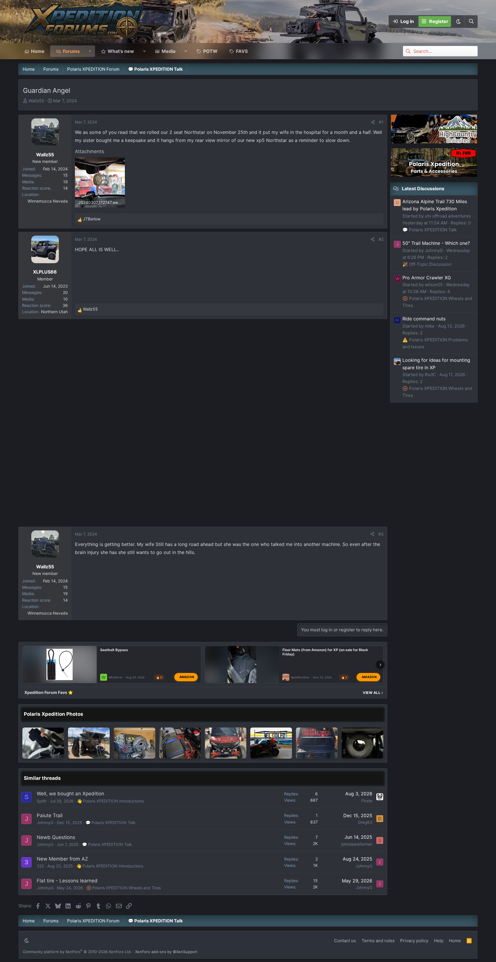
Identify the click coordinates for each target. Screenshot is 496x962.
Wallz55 (36, 100)
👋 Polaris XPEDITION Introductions (110, 801)
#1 (381, 122)
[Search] (471, 21)
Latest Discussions (423, 188)
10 (65, 299)
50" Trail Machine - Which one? (436, 243)
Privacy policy (414, 940)
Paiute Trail (50, 815)
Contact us (345, 940)
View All (373, 692)
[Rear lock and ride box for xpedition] (317, 743)
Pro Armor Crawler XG (426, 277)
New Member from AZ (62, 859)
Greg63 (365, 822)
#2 (381, 239)
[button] (458, 21)
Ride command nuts (423, 319)
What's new (121, 51)
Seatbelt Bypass (114, 650)
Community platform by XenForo (77, 951)
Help (438, 940)
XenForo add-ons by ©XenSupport (166, 951)
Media (168, 51)
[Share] (373, 122)
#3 (380, 534)
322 (40, 865)
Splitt (41, 801)
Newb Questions (56, 837)
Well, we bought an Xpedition (70, 793)
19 (65, 181)
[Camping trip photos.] (89, 743)
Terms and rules (378, 940)
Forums (71, 51)
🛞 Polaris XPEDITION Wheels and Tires (123, 887)
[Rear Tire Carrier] (134, 743)
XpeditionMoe (300, 677)
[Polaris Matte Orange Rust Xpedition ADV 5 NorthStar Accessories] (362, 743)
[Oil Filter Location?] (43, 743)
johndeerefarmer (356, 844)
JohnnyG (45, 822)
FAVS (242, 51)
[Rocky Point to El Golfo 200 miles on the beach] (271, 743)
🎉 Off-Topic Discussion (427, 264)
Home (37, 51)
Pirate (366, 800)
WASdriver (115, 677)
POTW (210, 51)
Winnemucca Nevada (48, 201)
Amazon (186, 677)
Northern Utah (54, 311)
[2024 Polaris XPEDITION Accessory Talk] (226, 743)
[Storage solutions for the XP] (180, 743)
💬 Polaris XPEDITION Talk (110, 822)
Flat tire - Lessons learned (67, 881)
